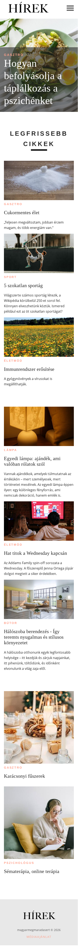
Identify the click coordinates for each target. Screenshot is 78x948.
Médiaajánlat (39, 937)
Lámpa (10, 450)
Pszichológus (19, 863)
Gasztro (14, 55)
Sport (10, 277)
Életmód (13, 360)
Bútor (10, 623)
